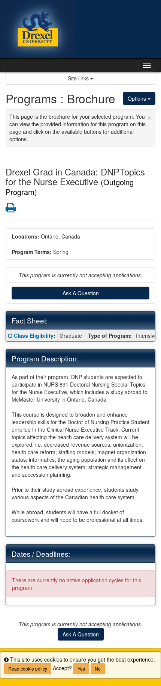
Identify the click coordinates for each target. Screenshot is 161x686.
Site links (79, 78)
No (98, 668)
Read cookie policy (27, 668)
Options (138, 98)
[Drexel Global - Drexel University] (80, 29)
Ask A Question (81, 293)
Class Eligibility (34, 335)
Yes (81, 668)
